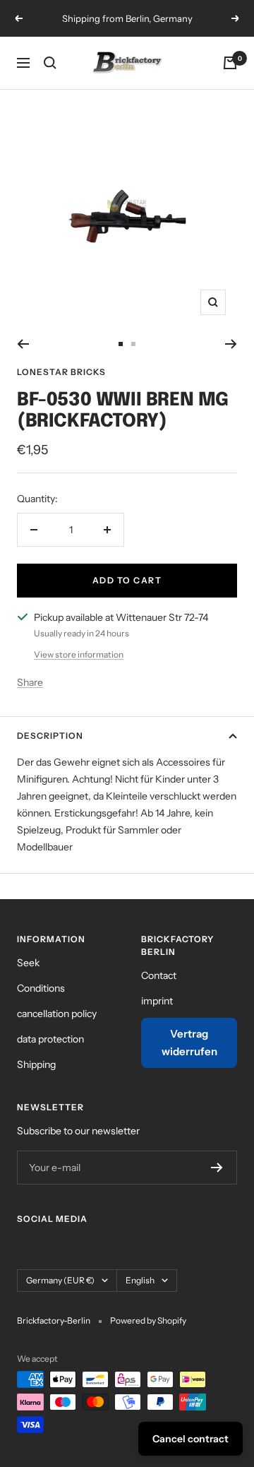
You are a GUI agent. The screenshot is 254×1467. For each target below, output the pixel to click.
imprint (157, 1000)
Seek (28, 962)
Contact (158, 975)
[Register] (217, 1167)
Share (30, 682)
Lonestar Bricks (61, 372)
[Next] (231, 344)
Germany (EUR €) (60, 1280)
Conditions (41, 988)
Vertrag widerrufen (189, 1043)
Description (50, 735)
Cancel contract (190, 1438)
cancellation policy (57, 1013)
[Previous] (23, 344)
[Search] (50, 63)
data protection (50, 1039)
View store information (78, 654)
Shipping (36, 1064)
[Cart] (230, 63)
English (140, 1280)
